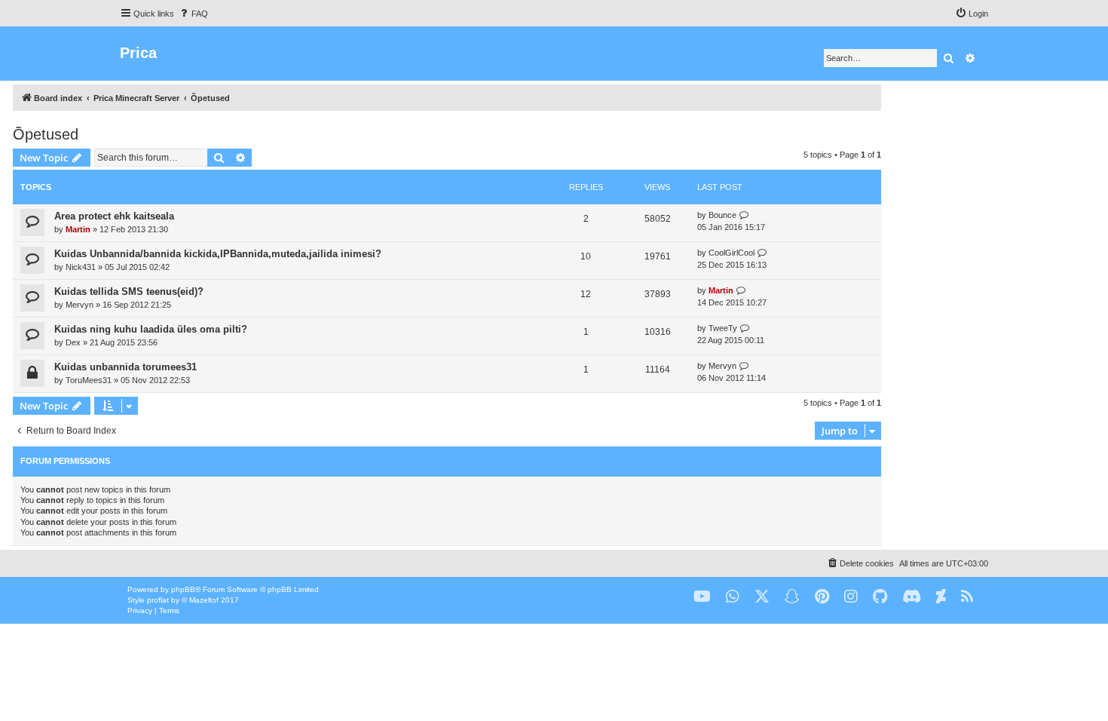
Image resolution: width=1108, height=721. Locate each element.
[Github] (880, 597)
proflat (158, 600)
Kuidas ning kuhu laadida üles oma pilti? (150, 329)
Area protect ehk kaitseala (114, 216)
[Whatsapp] (732, 597)
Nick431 (81, 267)
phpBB (183, 589)
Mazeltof (204, 600)
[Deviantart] (941, 597)
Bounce (722, 214)
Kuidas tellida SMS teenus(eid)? (129, 291)
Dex (73, 342)
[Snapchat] (792, 597)
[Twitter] (762, 597)
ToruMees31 (89, 380)
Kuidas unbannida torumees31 (125, 367)
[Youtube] (702, 597)
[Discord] (911, 597)
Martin (78, 229)
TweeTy (723, 328)
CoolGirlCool (731, 252)
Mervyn (79, 304)
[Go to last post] (744, 215)
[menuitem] (193, 14)
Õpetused (45, 134)
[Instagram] (851, 597)
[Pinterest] (822, 597)
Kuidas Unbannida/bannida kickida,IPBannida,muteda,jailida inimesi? (217, 253)
